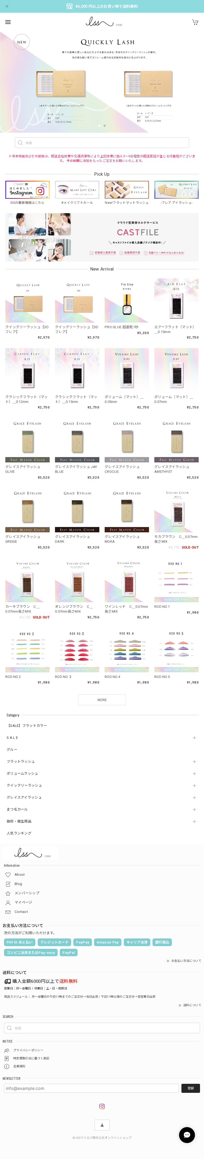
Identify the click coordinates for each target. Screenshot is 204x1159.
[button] (99, 126)
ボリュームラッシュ (22, 774)
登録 (191, 1088)
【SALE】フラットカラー (27, 726)
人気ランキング (19, 833)
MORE (102, 700)
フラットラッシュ (21, 762)
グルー (12, 750)
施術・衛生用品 (19, 821)
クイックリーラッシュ (24, 785)
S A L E (12, 738)
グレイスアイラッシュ (24, 797)
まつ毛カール (17, 809)
